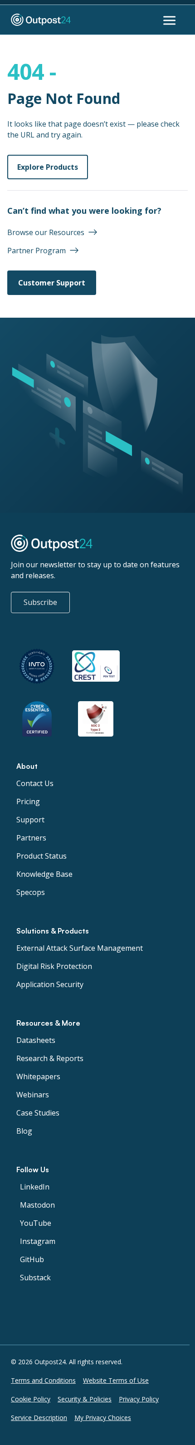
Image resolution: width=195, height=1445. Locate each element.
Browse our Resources (45, 232)
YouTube (35, 1223)
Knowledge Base (44, 874)
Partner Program (36, 251)
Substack (35, 1278)
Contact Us (35, 783)
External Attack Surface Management (79, 948)
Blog (24, 1131)
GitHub (32, 1259)
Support (30, 820)
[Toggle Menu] (170, 20)
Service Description (39, 1417)
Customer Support (51, 283)
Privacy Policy (139, 1399)
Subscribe (40, 602)
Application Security (49, 984)
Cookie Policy (30, 1399)
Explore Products (47, 167)
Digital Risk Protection (54, 966)
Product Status (41, 856)
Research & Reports (49, 1058)
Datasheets (35, 1040)
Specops (30, 892)
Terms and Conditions (43, 1380)
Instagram (37, 1241)
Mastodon (37, 1205)
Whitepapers (38, 1076)
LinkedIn (34, 1187)
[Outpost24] (65, 20)
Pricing (28, 801)
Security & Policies (85, 1399)
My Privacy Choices (102, 1417)
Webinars (32, 1095)
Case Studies (37, 1113)
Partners (31, 838)
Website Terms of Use (116, 1380)
